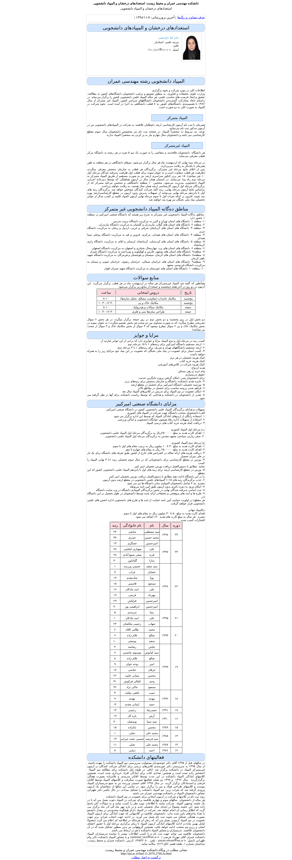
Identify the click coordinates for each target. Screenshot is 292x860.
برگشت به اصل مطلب (146, 857)
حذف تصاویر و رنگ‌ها (191, 17)
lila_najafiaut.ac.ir (159, 49)
